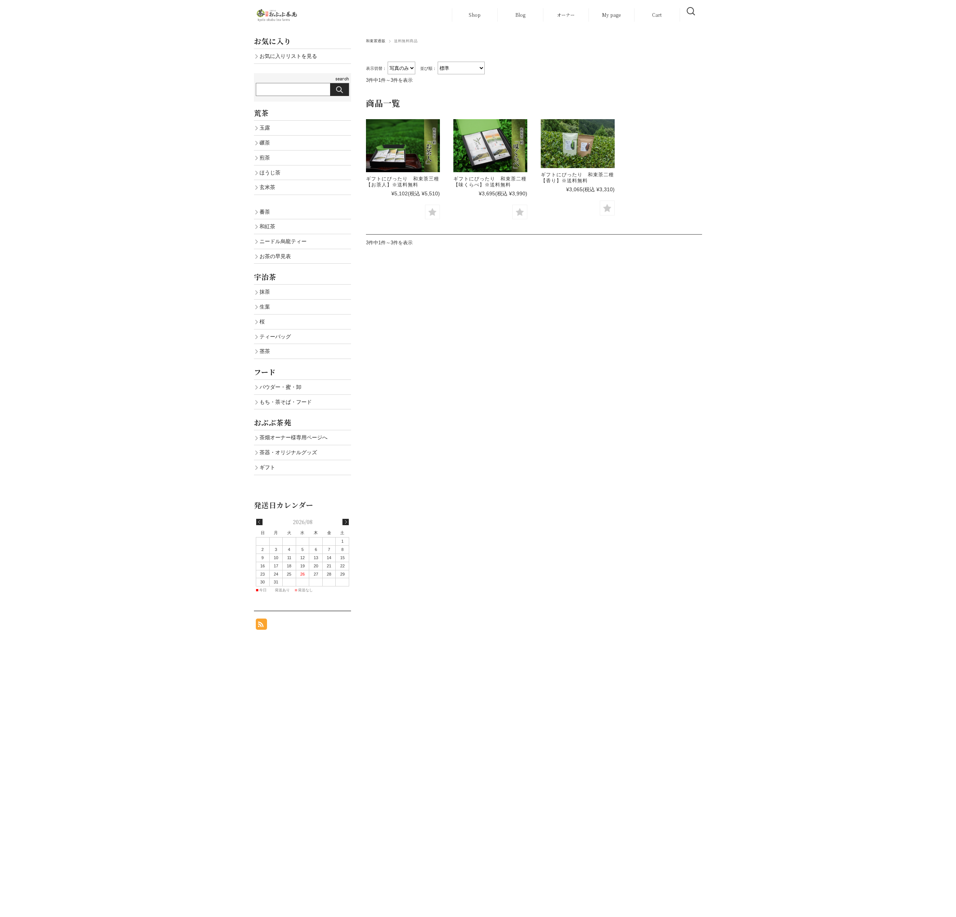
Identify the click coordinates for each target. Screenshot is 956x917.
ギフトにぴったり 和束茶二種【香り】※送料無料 (577, 177)
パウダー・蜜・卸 (280, 387)
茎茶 (265, 351)
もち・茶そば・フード (286, 402)
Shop (475, 15)
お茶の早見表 (275, 256)
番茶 (265, 212)
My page (611, 15)
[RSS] (261, 626)
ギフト (267, 467)
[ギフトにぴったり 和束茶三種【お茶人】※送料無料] (403, 145)
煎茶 (265, 158)
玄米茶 (267, 187)
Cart (657, 15)
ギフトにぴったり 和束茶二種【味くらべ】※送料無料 (490, 182)
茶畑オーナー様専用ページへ (294, 437)
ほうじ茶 (270, 173)
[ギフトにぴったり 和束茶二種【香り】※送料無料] (578, 143)
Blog (520, 15)
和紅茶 (267, 226)
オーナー (566, 15)
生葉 (265, 307)
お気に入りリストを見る (288, 56)
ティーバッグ (275, 337)
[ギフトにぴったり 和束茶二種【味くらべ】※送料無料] (490, 145)
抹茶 (265, 292)
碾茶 (265, 143)
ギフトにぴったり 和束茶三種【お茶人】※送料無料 (402, 182)
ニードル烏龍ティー (283, 241)
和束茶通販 (375, 41)
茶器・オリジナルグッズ (288, 452)
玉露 (265, 128)
